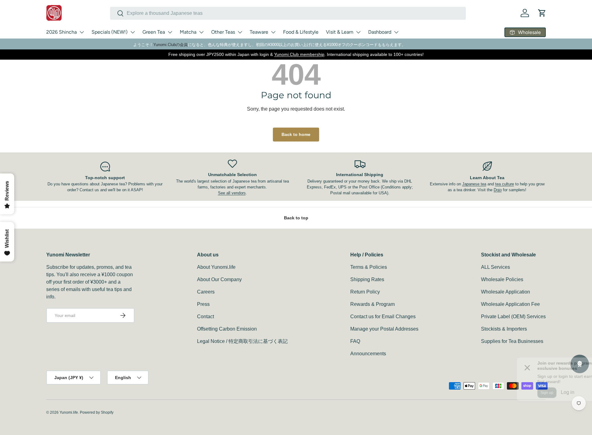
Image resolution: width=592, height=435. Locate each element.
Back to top (296, 217)
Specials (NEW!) (110, 32)
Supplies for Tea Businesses (512, 341)
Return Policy (365, 291)
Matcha (188, 32)
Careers (206, 291)
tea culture (504, 184)
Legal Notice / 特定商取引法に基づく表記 (242, 341)
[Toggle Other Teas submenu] (240, 32)
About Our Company (219, 279)
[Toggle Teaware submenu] (273, 32)
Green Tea (153, 32)
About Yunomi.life (216, 267)
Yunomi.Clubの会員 (170, 44)
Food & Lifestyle (301, 32)
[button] (542, 13)
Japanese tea (474, 184)
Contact (205, 316)
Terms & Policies (368, 267)
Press (203, 304)
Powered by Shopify (96, 412)
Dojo (498, 190)
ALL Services (495, 267)
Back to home (296, 134)
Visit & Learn (339, 32)
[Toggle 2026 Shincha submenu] (81, 32)
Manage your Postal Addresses (384, 329)
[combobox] (288, 13)
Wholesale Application (505, 291)
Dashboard (379, 32)
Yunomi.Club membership (299, 54)
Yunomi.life (69, 412)
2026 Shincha (61, 32)
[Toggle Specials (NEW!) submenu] (132, 32)
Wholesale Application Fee (510, 304)
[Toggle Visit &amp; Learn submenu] (358, 32)
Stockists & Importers (504, 329)
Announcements (368, 353)
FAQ (355, 341)
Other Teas (223, 32)
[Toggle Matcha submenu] (201, 32)
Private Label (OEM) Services (513, 316)
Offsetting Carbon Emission (227, 329)
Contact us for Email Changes (383, 316)
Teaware (259, 32)
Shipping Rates (367, 279)
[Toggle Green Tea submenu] (170, 32)
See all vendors (232, 193)
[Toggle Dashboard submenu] (396, 32)
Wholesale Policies (502, 279)
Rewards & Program (372, 304)
